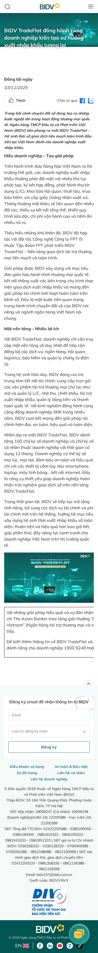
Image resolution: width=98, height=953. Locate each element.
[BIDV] (49, 928)
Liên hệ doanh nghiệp (49, 779)
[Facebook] (40, 945)
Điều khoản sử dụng (27, 766)
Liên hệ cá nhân (71, 772)
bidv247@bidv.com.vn (54, 874)
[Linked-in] (50, 945)
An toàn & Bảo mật (71, 766)
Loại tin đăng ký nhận (30, 731)
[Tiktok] (80, 945)
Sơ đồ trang (27, 772)
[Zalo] (70, 945)
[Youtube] (60, 945)
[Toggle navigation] (91, 6)
